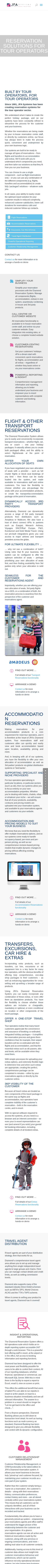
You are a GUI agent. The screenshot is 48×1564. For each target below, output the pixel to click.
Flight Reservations (19, 217)
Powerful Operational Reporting (21, 241)
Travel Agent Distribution (21, 236)
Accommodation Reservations (23, 224)
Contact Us (12, 254)
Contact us (10, 259)
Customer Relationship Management (23, 247)
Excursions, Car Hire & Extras (23, 230)
